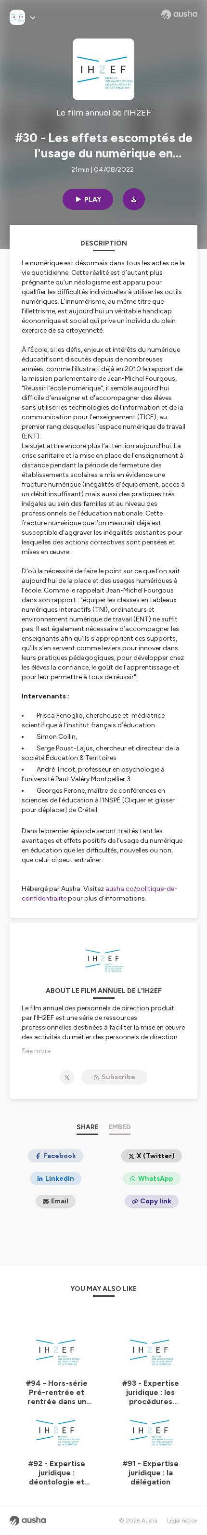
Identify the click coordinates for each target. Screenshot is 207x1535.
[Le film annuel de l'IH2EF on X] (67, 1077)
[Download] (134, 199)
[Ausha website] (179, 14)
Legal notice (182, 1520)
